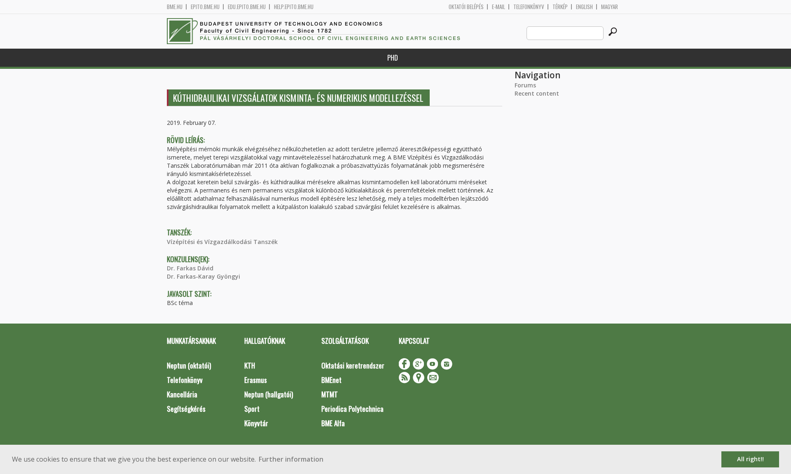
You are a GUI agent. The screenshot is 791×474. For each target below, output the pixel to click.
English (584, 6)
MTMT (329, 394)
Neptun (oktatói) (189, 365)
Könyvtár (256, 423)
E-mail (498, 6)
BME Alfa (333, 423)
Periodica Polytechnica (352, 409)
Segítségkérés (186, 409)
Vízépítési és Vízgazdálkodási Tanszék (222, 242)
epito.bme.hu (205, 6)
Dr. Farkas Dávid (190, 268)
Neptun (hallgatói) (268, 394)
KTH (249, 365)
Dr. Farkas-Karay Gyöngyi (203, 276)
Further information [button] (291, 459)
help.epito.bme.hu (294, 6)
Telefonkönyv (528, 6)
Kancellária (182, 394)
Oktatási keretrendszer (352, 365)
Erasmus (255, 380)
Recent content (537, 93)
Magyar (609, 6)
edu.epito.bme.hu (247, 6)
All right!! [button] (750, 459)
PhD (392, 57)
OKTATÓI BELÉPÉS (466, 6)
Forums (525, 85)
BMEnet (331, 380)
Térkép (560, 6)
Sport (252, 409)
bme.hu (175, 6)
